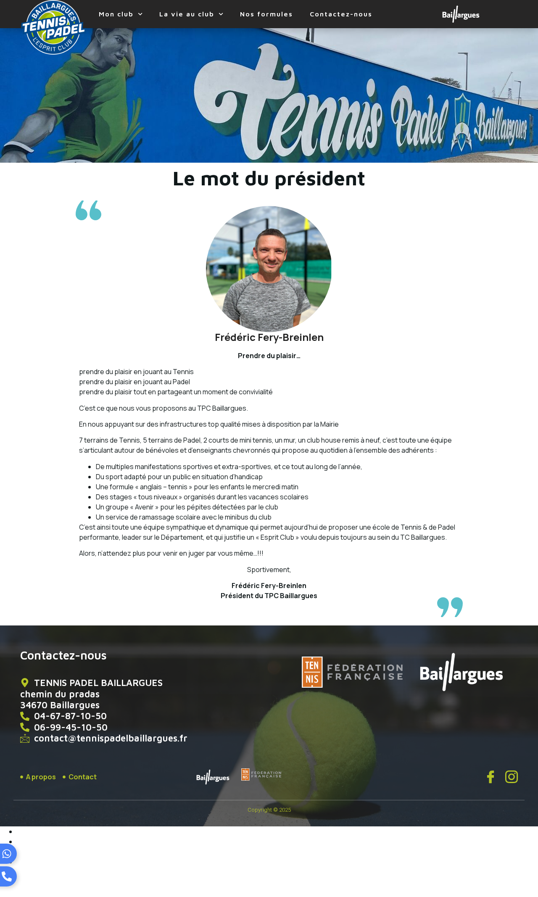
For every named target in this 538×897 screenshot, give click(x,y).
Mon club (116, 14)
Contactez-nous (341, 14)
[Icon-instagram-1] (511, 776)
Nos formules (266, 14)
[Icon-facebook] (490, 776)
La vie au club (186, 14)
